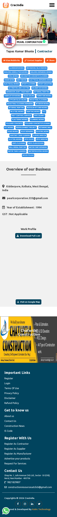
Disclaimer (9, 398)
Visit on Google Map (29, 302)
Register (8, 378)
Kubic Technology (41, 509)
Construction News (14, 426)
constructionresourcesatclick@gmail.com (29, 487)
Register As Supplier (14, 448)
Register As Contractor (16, 443)
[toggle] (52, 5)
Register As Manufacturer (17, 453)
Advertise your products (17, 458)
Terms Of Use (11, 388)
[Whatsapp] (6, 510)
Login (7, 383)
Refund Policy (11, 403)
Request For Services (15, 463)
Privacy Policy (11, 393)
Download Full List (29, 235)
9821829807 (13, 482)
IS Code (8, 431)
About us (9, 416)
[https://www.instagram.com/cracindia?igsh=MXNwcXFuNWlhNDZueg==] (25, 504)
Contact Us (10, 421)
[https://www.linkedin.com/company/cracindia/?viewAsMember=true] (32, 504)
